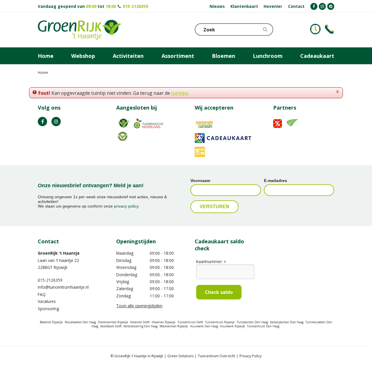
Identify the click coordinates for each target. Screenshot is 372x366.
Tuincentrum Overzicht (216, 355)
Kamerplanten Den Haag (286, 322)
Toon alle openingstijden (139, 305)
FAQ (42, 294)
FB (42, 121)
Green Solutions (180, 355)
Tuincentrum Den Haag (263, 326)
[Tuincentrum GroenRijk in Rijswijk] (79, 30)
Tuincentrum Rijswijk (220, 322)
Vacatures (47, 301)
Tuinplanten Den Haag (252, 322)
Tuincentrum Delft (190, 322)
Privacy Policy (250, 355)
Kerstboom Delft (111, 326)
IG (56, 121)
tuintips (179, 93)
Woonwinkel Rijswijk (174, 326)
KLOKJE (315, 29)
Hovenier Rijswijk (164, 322)
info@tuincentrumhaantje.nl (63, 287)
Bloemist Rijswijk (51, 322)
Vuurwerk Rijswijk (232, 326)
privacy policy (126, 206)
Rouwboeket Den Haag (80, 322)
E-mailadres (275, 180)
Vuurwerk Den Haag (204, 326)
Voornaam (200, 180)
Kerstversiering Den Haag (141, 326)
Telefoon (329, 29)
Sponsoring (48, 308)
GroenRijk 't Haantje (59, 253)
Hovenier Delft (140, 322)
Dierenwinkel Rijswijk (113, 322)
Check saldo (219, 292)
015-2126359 (135, 6)
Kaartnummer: (211, 261)
